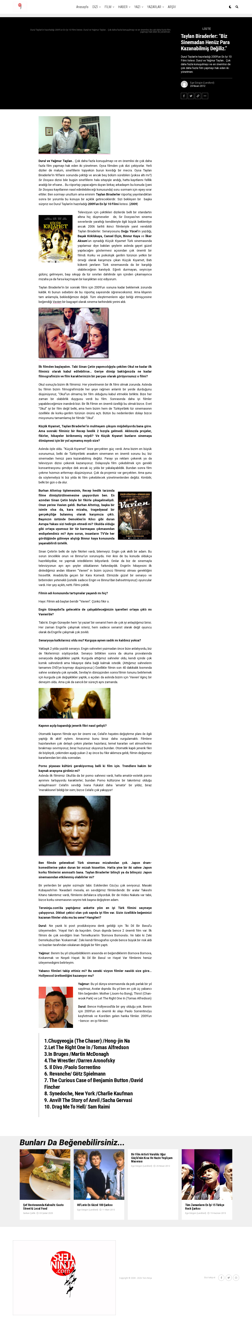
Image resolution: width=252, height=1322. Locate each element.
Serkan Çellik (29, 1213)
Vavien (57, 302)
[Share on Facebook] (184, 96)
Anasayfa (82, 7)
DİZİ (95, 7)
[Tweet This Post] (191, 96)
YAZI (137, 7)
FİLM (108, 7)
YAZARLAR (154, 7)
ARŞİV (172, 7)
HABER (123, 7)
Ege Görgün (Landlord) (202, 82)
